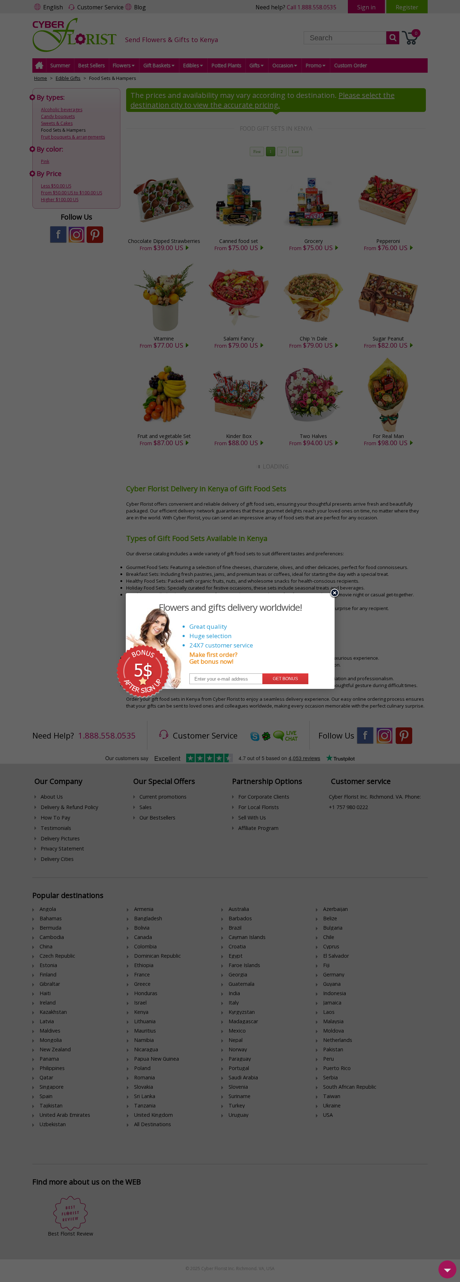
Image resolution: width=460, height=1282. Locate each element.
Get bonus (285, 678)
